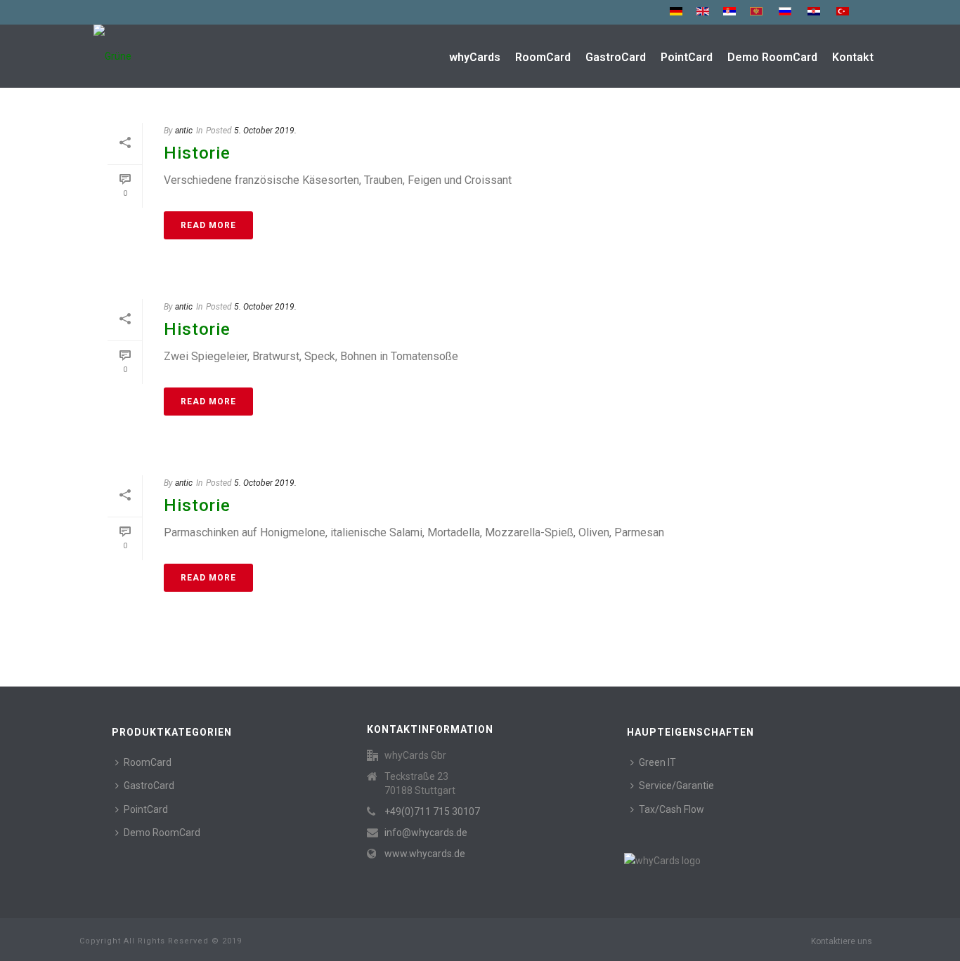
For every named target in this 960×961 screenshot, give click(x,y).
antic (184, 130)
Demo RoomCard (772, 57)
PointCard (687, 57)
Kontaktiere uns (841, 941)
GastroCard (615, 57)
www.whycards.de (424, 853)
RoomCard (543, 57)
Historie (197, 153)
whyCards (474, 57)
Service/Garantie (676, 785)
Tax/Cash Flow (671, 809)
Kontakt (853, 57)
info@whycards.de (425, 832)
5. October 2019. (265, 130)
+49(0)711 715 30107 (432, 811)
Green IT (657, 762)
